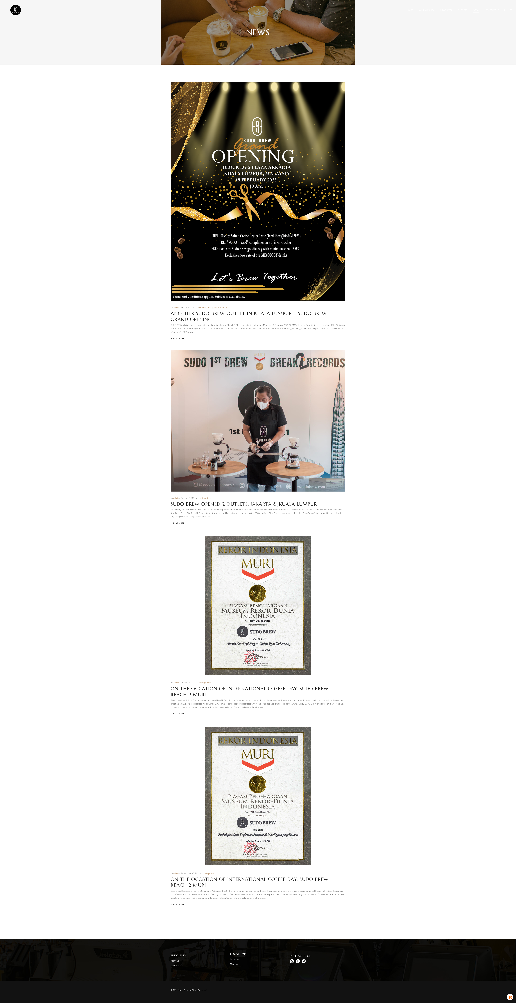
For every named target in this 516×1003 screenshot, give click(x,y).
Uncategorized (221, 307)
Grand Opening (206, 307)
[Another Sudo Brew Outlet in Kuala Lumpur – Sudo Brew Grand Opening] (258, 191)
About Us (175, 960)
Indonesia (234, 959)
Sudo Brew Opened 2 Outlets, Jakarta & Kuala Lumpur (244, 504)
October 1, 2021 (188, 682)
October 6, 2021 (188, 498)
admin (176, 307)
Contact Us (176, 965)
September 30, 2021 (190, 873)
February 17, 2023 (189, 307)
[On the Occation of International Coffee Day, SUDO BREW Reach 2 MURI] (258, 605)
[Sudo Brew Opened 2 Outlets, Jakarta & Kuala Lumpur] (258, 421)
